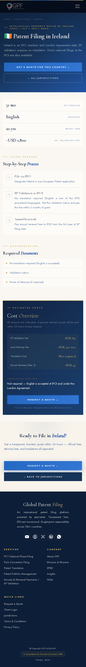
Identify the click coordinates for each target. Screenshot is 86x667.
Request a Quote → (43, 399)
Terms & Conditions (15, 621)
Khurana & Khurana (58, 562)
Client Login (10, 610)
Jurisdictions (22, 19)
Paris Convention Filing (16, 562)
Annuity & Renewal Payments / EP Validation (21, 581)
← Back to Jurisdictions (43, 476)
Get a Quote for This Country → (43, 67)
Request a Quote (13, 604)
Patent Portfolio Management (20, 574)
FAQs (50, 580)
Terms (47, 659)
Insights (51, 574)
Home (7, 19)
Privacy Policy (11, 627)
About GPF (53, 556)
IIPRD (50, 568)
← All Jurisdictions (43, 78)
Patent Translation (14, 568)
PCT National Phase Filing (18, 556)
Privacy (39, 659)
